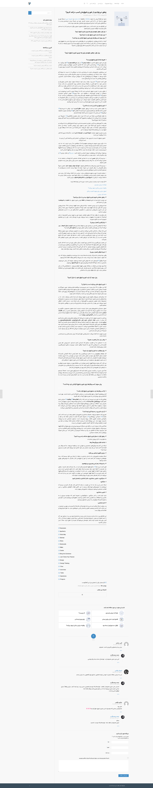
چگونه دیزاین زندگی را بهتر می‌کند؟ (97, 188)
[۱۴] (72, 399)
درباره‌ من (100, 3)
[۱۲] (60, 153)
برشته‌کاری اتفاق (48, 60)
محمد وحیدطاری (48, 50)
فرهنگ (79, 586)
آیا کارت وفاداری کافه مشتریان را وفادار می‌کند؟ (41, 23)
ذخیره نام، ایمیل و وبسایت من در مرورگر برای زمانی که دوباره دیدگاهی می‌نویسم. (94, 758)
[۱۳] (99, 261)
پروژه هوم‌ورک (108, 3)
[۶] (100, 95)
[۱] (81, 63)
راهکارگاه (87, 19)
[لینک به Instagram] (84, 3)
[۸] (72, 110)
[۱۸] (95, 467)
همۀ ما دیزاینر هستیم (100, 185)
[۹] (101, 113)
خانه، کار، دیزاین (102, 194)
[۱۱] (69, 153)
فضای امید (85, 15)
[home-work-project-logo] (31, 3)
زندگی (89, 586)
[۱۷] (88, 416)
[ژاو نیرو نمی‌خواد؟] (152, 394)
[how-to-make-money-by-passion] (121, 19)
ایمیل (108, 747)
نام (108, 742)
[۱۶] (101, 416)
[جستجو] (87, 3)
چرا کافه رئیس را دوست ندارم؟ (44, 40)
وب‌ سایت (107, 752)
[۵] (73, 93)
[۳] (98, 65)
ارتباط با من (93, 3)
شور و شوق (84, 586)
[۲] (67, 63)
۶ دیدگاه (95, 15)
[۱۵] (66, 399)
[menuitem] (87, 3)
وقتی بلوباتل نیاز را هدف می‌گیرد (44, 32)
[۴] (96, 82)
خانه (122, 3)
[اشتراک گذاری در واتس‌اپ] (82, 594)
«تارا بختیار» (77, 19)
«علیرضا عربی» (69, 19)
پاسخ (121, 650)
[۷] (59, 108)
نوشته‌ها (116, 3)
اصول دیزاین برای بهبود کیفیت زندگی (96, 191)
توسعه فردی (97, 586)
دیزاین (89, 15)
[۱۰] (66, 116)
